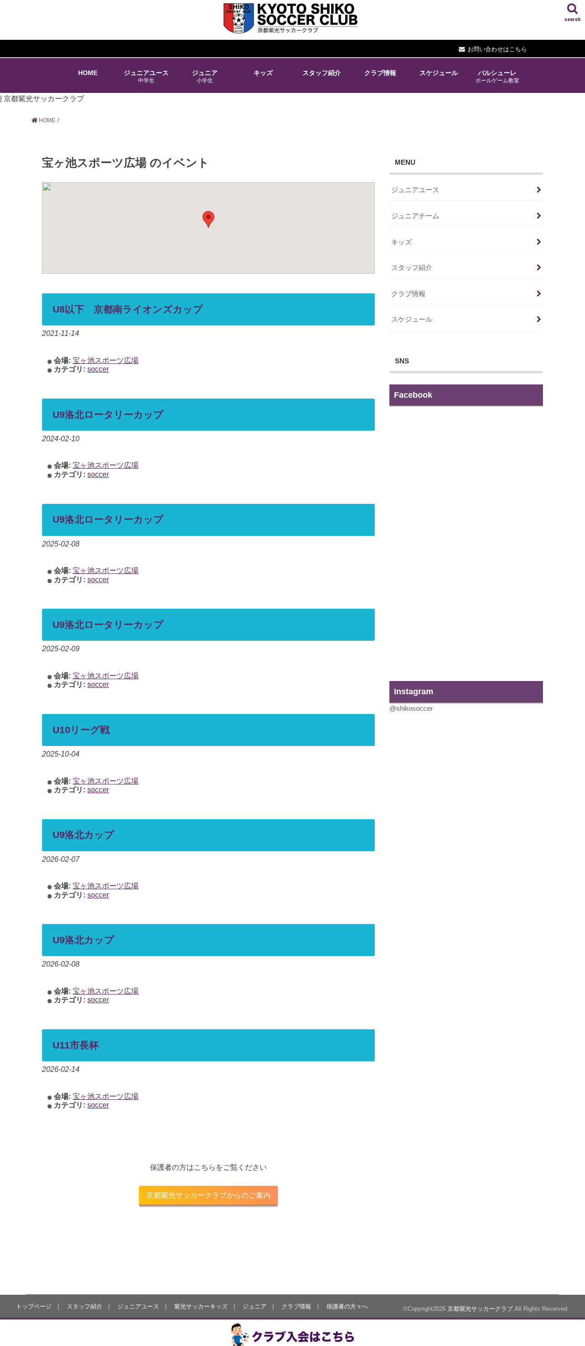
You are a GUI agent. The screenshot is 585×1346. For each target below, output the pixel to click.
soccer (98, 369)
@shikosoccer (411, 708)
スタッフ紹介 (322, 72)
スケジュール (439, 72)
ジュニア (205, 76)
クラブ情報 (380, 72)
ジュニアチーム (415, 216)
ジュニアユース (146, 76)
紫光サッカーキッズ (201, 1306)
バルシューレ (497, 76)
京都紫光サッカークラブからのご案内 (208, 1195)
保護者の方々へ (347, 1306)
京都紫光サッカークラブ (480, 1308)
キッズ (263, 72)
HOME (87, 72)
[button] (208, 219)
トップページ (34, 1306)
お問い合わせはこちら (497, 49)
